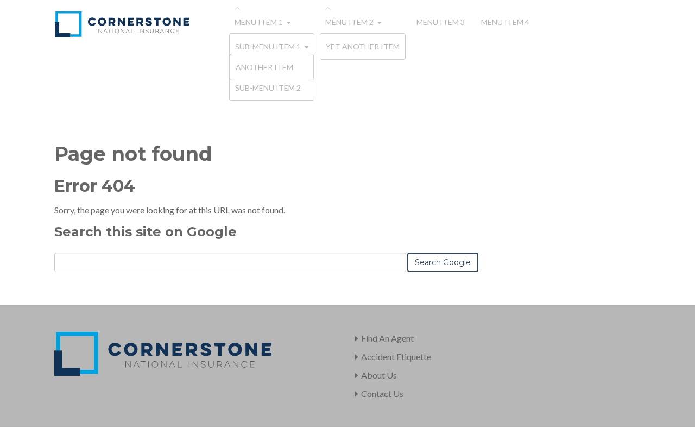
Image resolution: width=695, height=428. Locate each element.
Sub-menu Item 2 (268, 87)
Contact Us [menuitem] (382, 393)
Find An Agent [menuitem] (387, 338)
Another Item (264, 67)
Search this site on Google (145, 232)
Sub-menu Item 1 (268, 46)
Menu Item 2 (349, 22)
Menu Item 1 (259, 22)
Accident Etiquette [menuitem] (396, 356)
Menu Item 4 (505, 22)
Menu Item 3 (440, 22)
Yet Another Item (363, 46)
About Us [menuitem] (379, 375)
